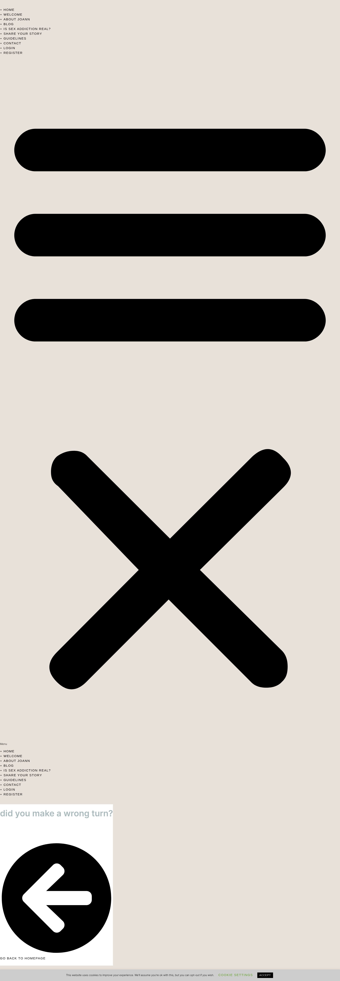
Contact (12, 43)
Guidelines (15, 38)
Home (9, 10)
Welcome (13, 14)
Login (9, 48)
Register (13, 53)
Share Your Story (23, 33)
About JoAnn (17, 19)
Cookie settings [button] (235, 975)
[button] (170, 402)
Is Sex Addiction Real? (27, 29)
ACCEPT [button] (265, 975)
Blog (9, 24)
